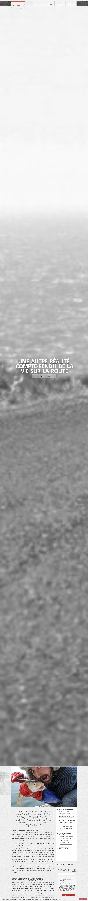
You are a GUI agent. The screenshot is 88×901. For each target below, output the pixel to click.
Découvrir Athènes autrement (66, 836)
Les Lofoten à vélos (64, 842)
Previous (13, 786)
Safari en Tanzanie (64, 840)
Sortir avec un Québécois (65, 838)
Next (74, 786)
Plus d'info (63, 899)
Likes (62, 864)
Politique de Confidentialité (64, 886)
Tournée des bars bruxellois (66, 844)
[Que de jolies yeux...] (44, 806)
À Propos (71, 3)
